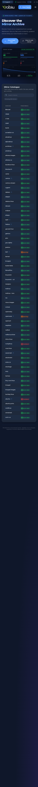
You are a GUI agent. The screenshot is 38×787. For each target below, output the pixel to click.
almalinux (8, 137)
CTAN (7, 118)
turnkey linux (9, 394)
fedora (7, 224)
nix (6, 298)
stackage (8, 367)
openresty (8, 311)
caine (7, 174)
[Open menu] (35, 7)
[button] (29, 2)
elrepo (7, 215)
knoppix (8, 261)
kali (6, 252)
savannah (8, 353)
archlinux (8, 146)
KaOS (7, 128)
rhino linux (8, 339)
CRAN (7, 114)
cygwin (7, 187)
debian (7, 192)
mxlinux (7, 288)
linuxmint (8, 275)
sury (6, 371)
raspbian (8, 325)
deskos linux (9, 201)
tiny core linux (10, 380)
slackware (8, 357)
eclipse (7, 210)
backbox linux (10, 164)
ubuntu (7, 399)
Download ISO (11, 41)
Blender (8, 109)
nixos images (9, 302)
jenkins (7, 247)
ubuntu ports (9, 403)
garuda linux (9, 229)
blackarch (8, 169)
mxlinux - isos (9, 293)
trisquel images (10, 389)
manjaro (8, 284)
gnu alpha (8, 243)
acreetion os (9, 132)
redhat (7, 330)
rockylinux (8, 344)
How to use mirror (29, 41)
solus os (8, 362)
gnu (6, 238)
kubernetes (9, 265)
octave (7, 307)
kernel (7, 256)
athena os (8, 160)
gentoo (7, 233)
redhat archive (10, 334)
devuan (7, 206)
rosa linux (8, 348)
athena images (10, 155)
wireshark (8, 412)
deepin (7, 197)
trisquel (7, 385)
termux (7, 376)
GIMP (7, 123)
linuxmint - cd (9, 279)
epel (6, 220)
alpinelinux (9, 141)
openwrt (8, 321)
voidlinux (8, 408)
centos (7, 178)
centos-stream (10, 183)
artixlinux (8, 151)
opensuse (8, 316)
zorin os (8, 417)
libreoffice (8, 270)
